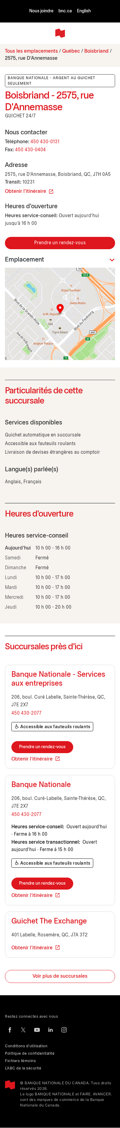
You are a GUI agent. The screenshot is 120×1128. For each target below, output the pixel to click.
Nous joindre (41, 11)
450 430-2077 (26, 713)
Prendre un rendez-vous (60, 243)
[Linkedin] (50, 1030)
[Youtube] (37, 1030)
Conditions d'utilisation (26, 1046)
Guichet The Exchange (49, 921)
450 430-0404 (30, 150)
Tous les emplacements (31, 51)
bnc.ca (65, 11)
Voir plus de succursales (60, 976)
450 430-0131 (44, 142)
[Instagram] (64, 1030)
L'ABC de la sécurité (23, 1068)
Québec (71, 51)
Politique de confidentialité (29, 1053)
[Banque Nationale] (60, 33)
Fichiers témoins (20, 1061)
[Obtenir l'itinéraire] (60, 314)
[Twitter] (23, 1030)
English (84, 11)
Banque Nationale (41, 785)
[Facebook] (10, 1030)
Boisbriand (96, 51)
